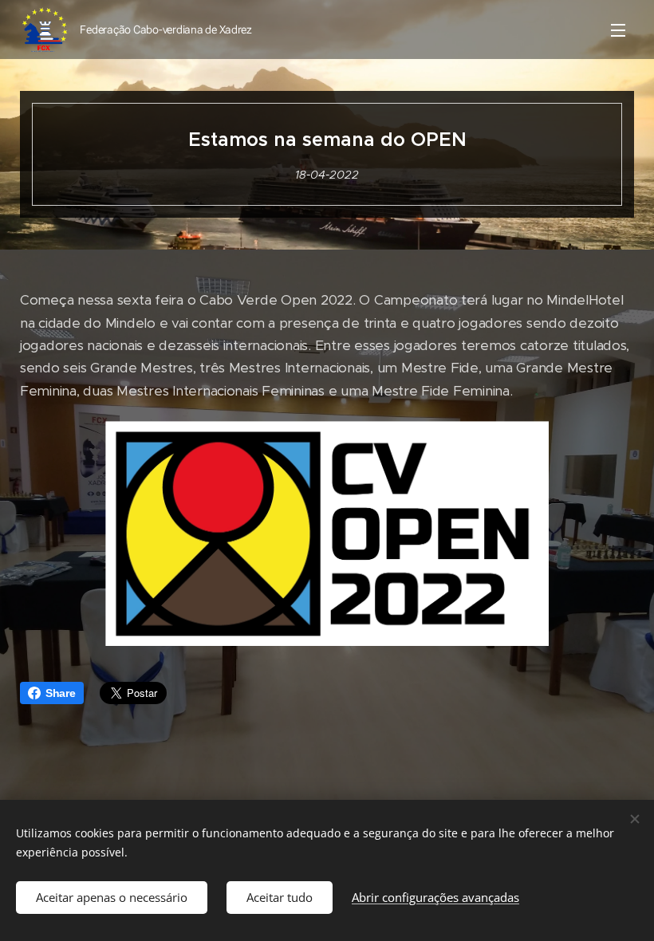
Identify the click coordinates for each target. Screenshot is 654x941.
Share (60, 693)
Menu (618, 29)
